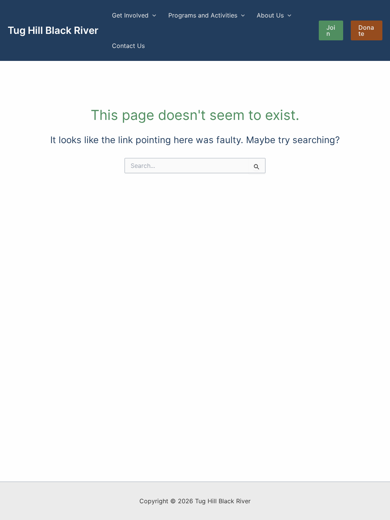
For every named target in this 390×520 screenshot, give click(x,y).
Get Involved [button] (130, 15)
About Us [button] (270, 15)
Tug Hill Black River (53, 30)
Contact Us (128, 45)
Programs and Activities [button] (202, 15)
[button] (152, 15)
